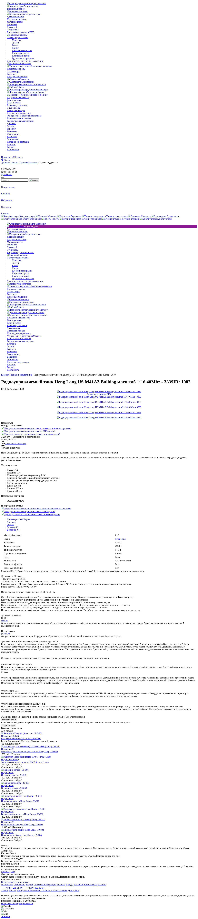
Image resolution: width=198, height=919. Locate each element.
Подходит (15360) (10, 736)
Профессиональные (16, 19)
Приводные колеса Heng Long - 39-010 (20, 801)
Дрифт (15, 48)
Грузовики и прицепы (23, 58)
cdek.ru (4, 620)
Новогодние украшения (19, 113)
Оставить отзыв (9, 720)
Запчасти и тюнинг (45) (99, 394)
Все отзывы (7, 882)
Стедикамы (12, 29)
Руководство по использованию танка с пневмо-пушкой (32, 434)
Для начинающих (15, 16)
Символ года (13, 108)
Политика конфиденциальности (17, 903)
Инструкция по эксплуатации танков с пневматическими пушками (37, 428)
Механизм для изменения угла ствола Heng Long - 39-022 (29, 751)
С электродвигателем (17, 37)
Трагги (15, 42)
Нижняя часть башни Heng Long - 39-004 (21, 835)
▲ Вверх (5, 916)
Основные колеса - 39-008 (14, 788)
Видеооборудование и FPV (20, 32)
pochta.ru (5, 633)
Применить (6, 157)
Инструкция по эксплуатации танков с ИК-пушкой (29, 431)
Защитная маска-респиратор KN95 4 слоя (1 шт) (25, 762)
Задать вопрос (8, 725)
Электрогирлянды (16, 110)
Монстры (16, 40)
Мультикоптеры (15, 22)
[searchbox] (14, 180)
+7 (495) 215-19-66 (13, 888)
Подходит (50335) (10, 759)
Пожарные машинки (17, 76)
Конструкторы (14, 100)
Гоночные (12, 24)
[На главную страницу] (10, 166)
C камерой (12, 27)
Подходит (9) (7, 749)
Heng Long (120, 539)
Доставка (11, 522)
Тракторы (12, 74)
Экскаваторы (13, 71)
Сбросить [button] (17, 157)
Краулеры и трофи (21, 55)
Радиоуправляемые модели (20, 121)
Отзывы (12, 527)
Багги (15, 45)
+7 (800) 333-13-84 (35, 888)
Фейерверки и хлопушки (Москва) (24, 115)
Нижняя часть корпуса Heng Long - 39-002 (22, 824)
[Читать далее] (8, 871)
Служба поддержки (48, 162)
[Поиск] (34, 180)
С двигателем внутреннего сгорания (25, 61)
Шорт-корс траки (20, 53)
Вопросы (13, 530)
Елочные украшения (17, 105)
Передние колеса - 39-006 (13, 775)
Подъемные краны (16, 69)
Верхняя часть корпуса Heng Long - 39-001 (22, 814)
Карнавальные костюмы (19, 118)
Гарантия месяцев (15, 443)
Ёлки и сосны (14, 102)
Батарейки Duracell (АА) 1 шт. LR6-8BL (21, 738)
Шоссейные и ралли (22, 50)
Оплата (10, 524)
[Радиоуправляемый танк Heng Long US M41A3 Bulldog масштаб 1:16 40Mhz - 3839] (99, 391)
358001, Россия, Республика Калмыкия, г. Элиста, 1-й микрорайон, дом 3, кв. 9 (40, 890)
